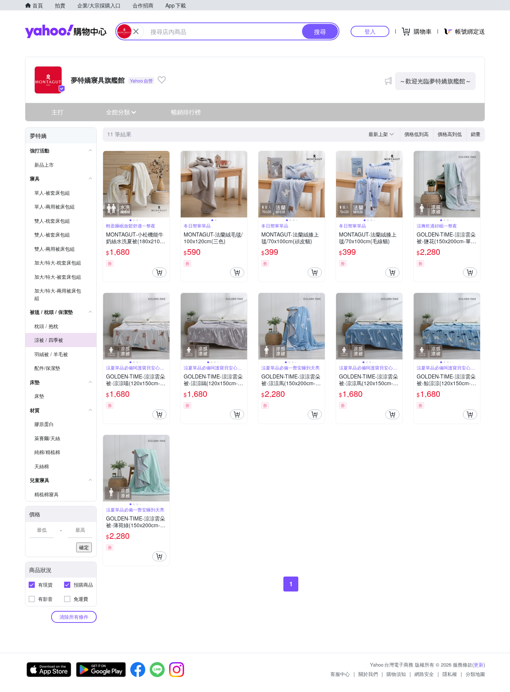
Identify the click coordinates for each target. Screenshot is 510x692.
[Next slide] (165, 184)
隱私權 (449, 673)
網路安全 (424, 673)
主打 (57, 112)
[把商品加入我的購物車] (159, 272)
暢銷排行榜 (186, 112)
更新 (478, 664)
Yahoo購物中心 (65, 31)
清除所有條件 (73, 616)
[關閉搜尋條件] (135, 31)
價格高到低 (450, 134)
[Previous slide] (108, 184)
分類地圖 (475, 673)
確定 (84, 547)
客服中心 (340, 673)
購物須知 (396, 673)
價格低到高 (416, 134)
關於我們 (368, 673)
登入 (370, 31)
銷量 (476, 134)
